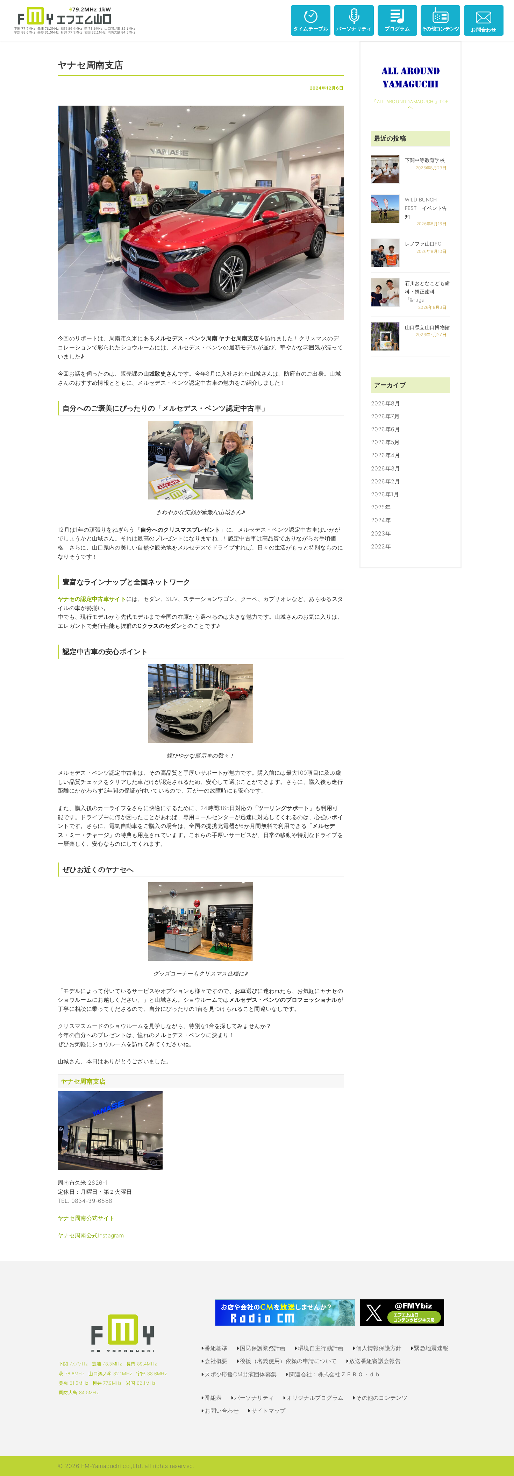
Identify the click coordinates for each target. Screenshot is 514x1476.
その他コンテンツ (440, 28)
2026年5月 (385, 442)
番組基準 (216, 1347)
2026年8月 (385, 403)
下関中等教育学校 (425, 160)
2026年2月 (385, 481)
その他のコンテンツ (381, 1397)
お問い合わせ (222, 1410)
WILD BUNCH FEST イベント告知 (426, 208)
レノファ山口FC (423, 244)
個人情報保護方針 (379, 1347)
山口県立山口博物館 (427, 327)
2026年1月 (385, 494)
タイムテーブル (310, 28)
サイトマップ (268, 1410)
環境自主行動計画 (321, 1347)
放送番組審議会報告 (375, 1360)
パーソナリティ (353, 28)
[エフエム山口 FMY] (72, 19)
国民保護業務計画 (263, 1347)
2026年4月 (385, 455)
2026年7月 (385, 416)
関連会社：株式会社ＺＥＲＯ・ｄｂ (334, 1374)
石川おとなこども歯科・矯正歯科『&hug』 (427, 291)
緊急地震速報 (431, 1347)
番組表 (213, 1397)
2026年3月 (385, 468)
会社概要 (216, 1360)
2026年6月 (385, 429)
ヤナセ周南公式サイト (86, 1217)
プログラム (397, 28)
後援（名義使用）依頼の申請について (288, 1360)
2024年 (381, 520)
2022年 (381, 546)
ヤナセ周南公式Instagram (91, 1235)
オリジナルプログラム (314, 1397)
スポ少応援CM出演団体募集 (241, 1374)
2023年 (381, 533)
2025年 (381, 507)
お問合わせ (483, 30)
